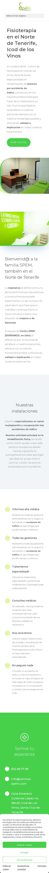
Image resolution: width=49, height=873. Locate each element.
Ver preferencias (24, 859)
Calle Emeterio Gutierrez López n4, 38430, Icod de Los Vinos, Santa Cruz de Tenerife (25, 803)
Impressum (42, 866)
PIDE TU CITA (18, 142)
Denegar (24, 852)
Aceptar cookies (24, 844)
